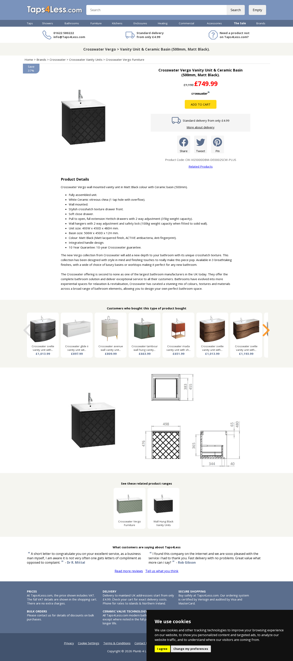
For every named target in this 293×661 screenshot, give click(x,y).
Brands (260, 23)
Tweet (200, 151)
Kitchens (117, 23)
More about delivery (200, 127)
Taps (30, 23)
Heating (162, 23)
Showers (47, 23)
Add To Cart (200, 104)
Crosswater (58, 60)
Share (184, 151)
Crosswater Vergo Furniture (125, 60)
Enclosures (140, 23)
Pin (217, 151)
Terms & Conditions (117, 643)
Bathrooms (72, 23)
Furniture (96, 23)
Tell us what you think (161, 571)
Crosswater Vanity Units (85, 60)
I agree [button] (162, 649)
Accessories (214, 23)
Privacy (69, 643)
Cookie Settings (88, 643)
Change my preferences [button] (190, 649)
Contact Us (142, 643)
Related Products (201, 166)
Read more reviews (129, 571)
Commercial (186, 23)
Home (29, 60)
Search (236, 10)
